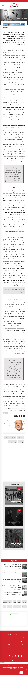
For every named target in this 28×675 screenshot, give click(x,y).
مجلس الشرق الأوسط (12, 442)
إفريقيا (19, 437)
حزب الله (24, 606)
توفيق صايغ (18, 519)
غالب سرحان (18, 541)
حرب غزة (5, 602)
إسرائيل (24, 602)
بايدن (15, 602)
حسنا (21, 673)
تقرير (22, 644)
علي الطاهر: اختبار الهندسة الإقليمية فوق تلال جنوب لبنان (11, 580)
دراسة (25, 570)
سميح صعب (18, 497)
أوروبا (23, 437)
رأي (19, 510)
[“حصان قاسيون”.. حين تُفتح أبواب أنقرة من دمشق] (14, 517)
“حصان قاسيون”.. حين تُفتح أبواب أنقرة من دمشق (14, 523)
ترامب (10, 602)
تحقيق (22, 641)
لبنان (5, 606)
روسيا (19, 606)
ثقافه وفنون (9, 638)
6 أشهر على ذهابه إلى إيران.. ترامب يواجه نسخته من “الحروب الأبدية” (14, 501)
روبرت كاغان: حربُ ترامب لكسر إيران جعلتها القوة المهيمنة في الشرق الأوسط (11, 586)
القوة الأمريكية (21, 442)
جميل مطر (23, 27)
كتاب (23, 647)
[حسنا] (26, 669)
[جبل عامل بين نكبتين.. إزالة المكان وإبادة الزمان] (14, 538)
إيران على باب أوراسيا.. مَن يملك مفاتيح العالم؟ (11, 573)
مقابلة (16, 647)
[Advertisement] (14, 457)
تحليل (19, 489)
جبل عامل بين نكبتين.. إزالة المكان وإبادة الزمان (15, 544)
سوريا (15, 606)
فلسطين (9, 606)
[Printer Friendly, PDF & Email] (5, 413)
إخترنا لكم (19, 589)
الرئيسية (22, 634)
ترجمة (15, 589)
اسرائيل (19, 602)
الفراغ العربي (7, 437)
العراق (23, 638)
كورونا (22, 651)
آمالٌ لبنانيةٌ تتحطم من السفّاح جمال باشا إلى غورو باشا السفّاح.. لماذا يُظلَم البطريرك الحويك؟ (12, 566)
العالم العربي (13, 437)
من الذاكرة (9, 647)
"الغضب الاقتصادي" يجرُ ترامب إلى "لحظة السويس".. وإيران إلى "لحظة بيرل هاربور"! (12, 593)
